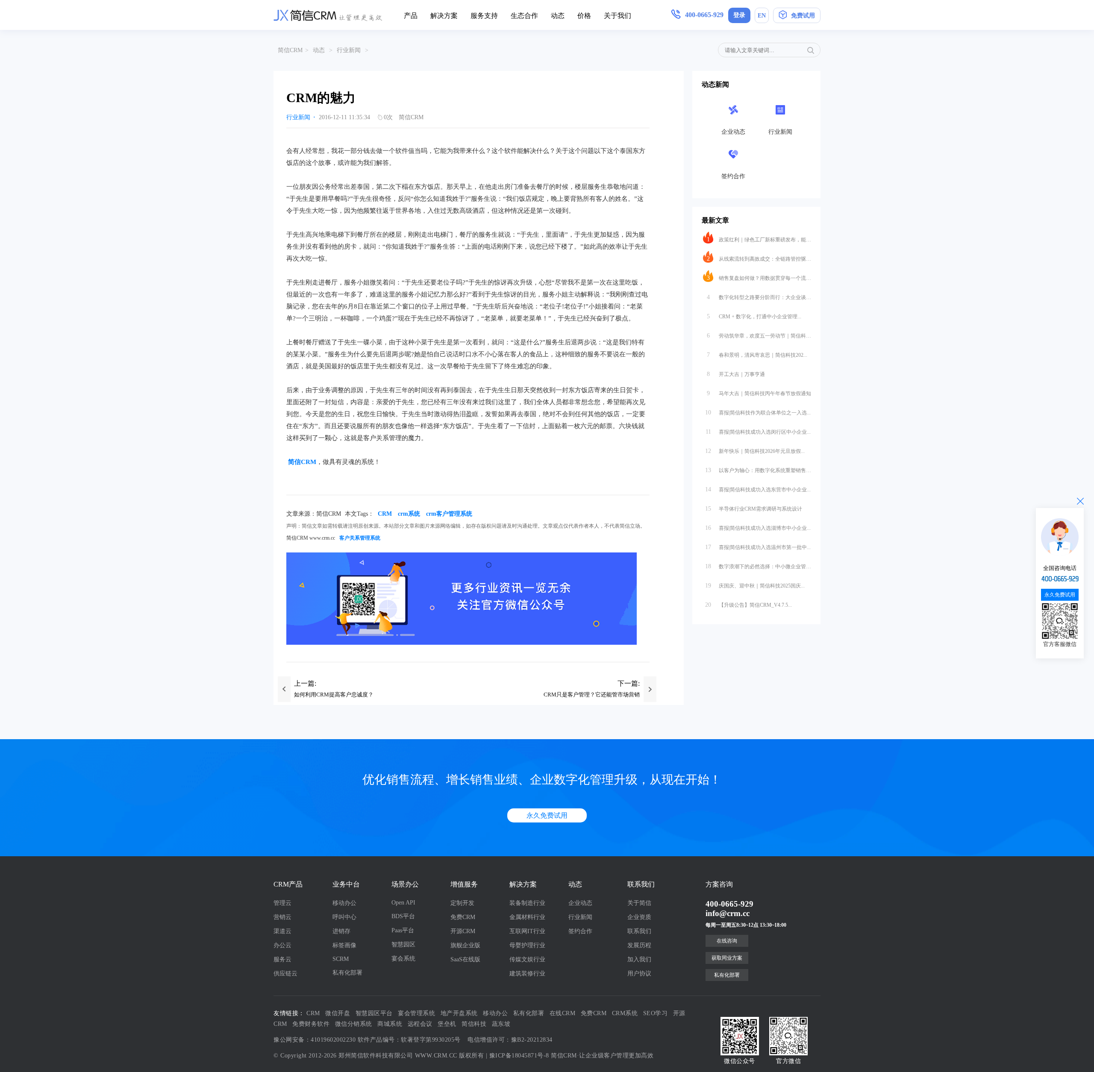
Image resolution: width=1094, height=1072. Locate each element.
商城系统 (389, 1024)
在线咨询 (727, 941)
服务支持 (484, 15)
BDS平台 (403, 916)
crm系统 (409, 514)
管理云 (282, 903)
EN (762, 15)
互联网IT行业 (527, 931)
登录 (739, 15)
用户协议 (639, 973)
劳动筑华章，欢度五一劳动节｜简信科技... (759, 335)
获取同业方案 (727, 958)
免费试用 (803, 15)
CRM (385, 514)
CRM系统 (625, 1013)
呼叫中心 (344, 917)
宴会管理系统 (416, 1013)
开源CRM (462, 931)
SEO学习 (655, 1013)
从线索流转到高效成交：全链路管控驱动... (759, 259)
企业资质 (639, 917)
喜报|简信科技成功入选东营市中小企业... (758, 489)
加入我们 (639, 959)
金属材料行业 (527, 917)
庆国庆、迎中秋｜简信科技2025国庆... (755, 585)
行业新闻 (349, 50)
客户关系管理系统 (359, 538)
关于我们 (617, 15)
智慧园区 (403, 944)
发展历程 (639, 945)
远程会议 (420, 1024)
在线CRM (563, 1013)
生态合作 (524, 15)
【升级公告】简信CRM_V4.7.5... (748, 605)
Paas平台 (402, 930)
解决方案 (444, 15)
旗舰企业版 (465, 945)
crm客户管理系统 (449, 514)
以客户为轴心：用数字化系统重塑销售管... (758, 470)
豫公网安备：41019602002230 (315, 1040)
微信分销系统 (353, 1024)
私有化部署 (347, 972)
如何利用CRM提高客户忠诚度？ (333, 694)
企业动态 (580, 903)
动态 (558, 15)
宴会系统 (403, 958)
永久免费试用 (547, 815)
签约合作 (580, 931)
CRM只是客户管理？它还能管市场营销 (592, 694)
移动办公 (344, 903)
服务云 (282, 959)
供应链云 (285, 973)
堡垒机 (447, 1024)
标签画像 (344, 945)
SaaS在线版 (465, 959)
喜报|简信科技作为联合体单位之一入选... (758, 412)
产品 (411, 15)
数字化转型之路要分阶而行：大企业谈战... (759, 297)
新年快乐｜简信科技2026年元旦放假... (755, 451)
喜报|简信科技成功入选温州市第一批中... (758, 547)
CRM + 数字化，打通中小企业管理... (754, 316)
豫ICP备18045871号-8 (519, 1055)
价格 (584, 15)
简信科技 (474, 1024)
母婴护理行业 (527, 945)
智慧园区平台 (374, 1013)
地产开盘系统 (459, 1013)
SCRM (340, 959)
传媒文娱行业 (527, 959)
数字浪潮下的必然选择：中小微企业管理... (758, 566)
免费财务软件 (310, 1024)
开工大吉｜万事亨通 (736, 374)
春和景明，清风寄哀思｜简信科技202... (757, 355)
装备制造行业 (527, 903)
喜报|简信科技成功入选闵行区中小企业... (758, 432)
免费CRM (462, 917)
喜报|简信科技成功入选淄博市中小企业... (758, 528)
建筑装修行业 (527, 973)
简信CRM (290, 50)
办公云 (282, 945)
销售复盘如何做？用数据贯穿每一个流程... (759, 278)
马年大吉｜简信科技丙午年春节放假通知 (759, 393)
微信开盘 (337, 1013)
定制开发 (462, 903)
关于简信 (639, 903)
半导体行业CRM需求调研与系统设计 (753, 508)
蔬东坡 (501, 1024)
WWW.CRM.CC (436, 1055)
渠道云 (282, 931)
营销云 (282, 917)
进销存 (341, 931)
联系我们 (639, 931)
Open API (403, 902)
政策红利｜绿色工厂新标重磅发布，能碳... (759, 239)
